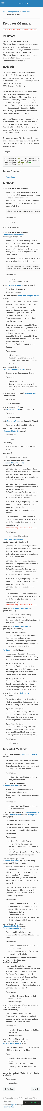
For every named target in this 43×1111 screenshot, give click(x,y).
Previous (10, 1089)
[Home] (4, 12)
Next (35, 1089)
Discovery (25, 12)
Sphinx (14, 1105)
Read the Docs (9, 1107)
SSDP (20, 81)
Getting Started (13, 12)
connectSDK (23, 3)
